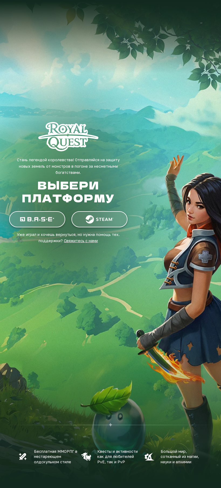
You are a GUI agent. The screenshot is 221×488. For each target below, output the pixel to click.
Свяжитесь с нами (81, 240)
